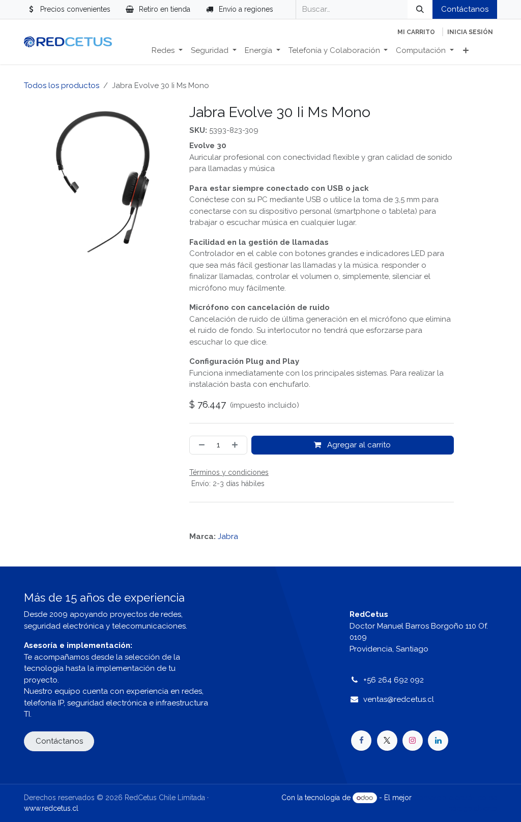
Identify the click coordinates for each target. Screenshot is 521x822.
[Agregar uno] (237, 445)
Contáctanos (464, 9)
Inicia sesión (470, 32)
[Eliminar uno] (200, 445)
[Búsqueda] (420, 9)
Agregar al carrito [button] (358, 444)
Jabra (228, 536)
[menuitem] (167, 51)
